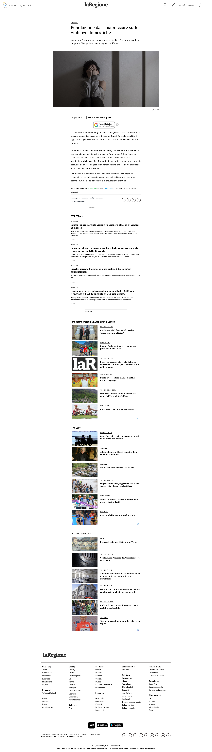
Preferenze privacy (75, 736)
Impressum (64, 734)
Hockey (72, 670)
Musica (98, 682)
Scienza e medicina (156, 670)
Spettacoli (99, 667)
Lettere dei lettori (128, 667)
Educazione (153, 673)
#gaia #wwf (153, 684)
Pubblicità (84, 734)
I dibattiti (125, 670)
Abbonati (182, 5)
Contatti (72, 734)
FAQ (77, 734)
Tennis (71, 682)
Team (151, 710)
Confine (45, 701)
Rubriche (126, 675)
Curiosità (125, 690)
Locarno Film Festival (103, 685)
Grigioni (45, 685)
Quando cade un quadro (131, 702)
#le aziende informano (158, 690)
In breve (152, 704)
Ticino (44, 670)
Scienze (98, 676)
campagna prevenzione (79, 198)
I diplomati (126, 699)
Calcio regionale (75, 676)
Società (98, 679)
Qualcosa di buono (156, 676)
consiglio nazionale (96, 198)
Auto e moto (127, 696)
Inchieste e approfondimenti (128, 678)
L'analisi (98, 704)
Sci (70, 679)
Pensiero (98, 673)
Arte (70, 708)
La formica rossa (102, 707)
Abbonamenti (45, 734)
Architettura (127, 693)
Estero (45, 698)
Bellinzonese (47, 673)
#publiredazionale (156, 687)
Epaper (191, 5)
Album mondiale (75, 700)
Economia (99, 693)
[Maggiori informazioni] (117, 125)
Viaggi (124, 681)
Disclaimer (55, 734)
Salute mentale (128, 705)
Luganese (46, 679)
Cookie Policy (60, 736)
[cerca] (165, 5)
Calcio (71, 673)
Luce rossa (73, 697)
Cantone (46, 667)
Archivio (152, 701)
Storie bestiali (127, 687)
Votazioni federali (49, 693)
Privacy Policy (48, 736)
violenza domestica (78, 201)
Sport (71, 667)
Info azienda (154, 707)
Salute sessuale (128, 708)
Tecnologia (126, 684)
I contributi (99, 710)
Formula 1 (72, 685)
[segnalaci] (174, 5)
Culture (72, 705)
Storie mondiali (74, 691)
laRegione (106, 118)
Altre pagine (154, 695)
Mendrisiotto (47, 682)
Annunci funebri (94, 734)
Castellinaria (100, 688)
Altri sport (72, 688)
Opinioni (99, 698)
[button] (124, 735)
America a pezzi (48, 707)
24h (150, 698)
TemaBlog (153, 681)
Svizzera (46, 690)
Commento (99, 701)
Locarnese (46, 676)
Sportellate (73, 694)
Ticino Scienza (155, 667)
